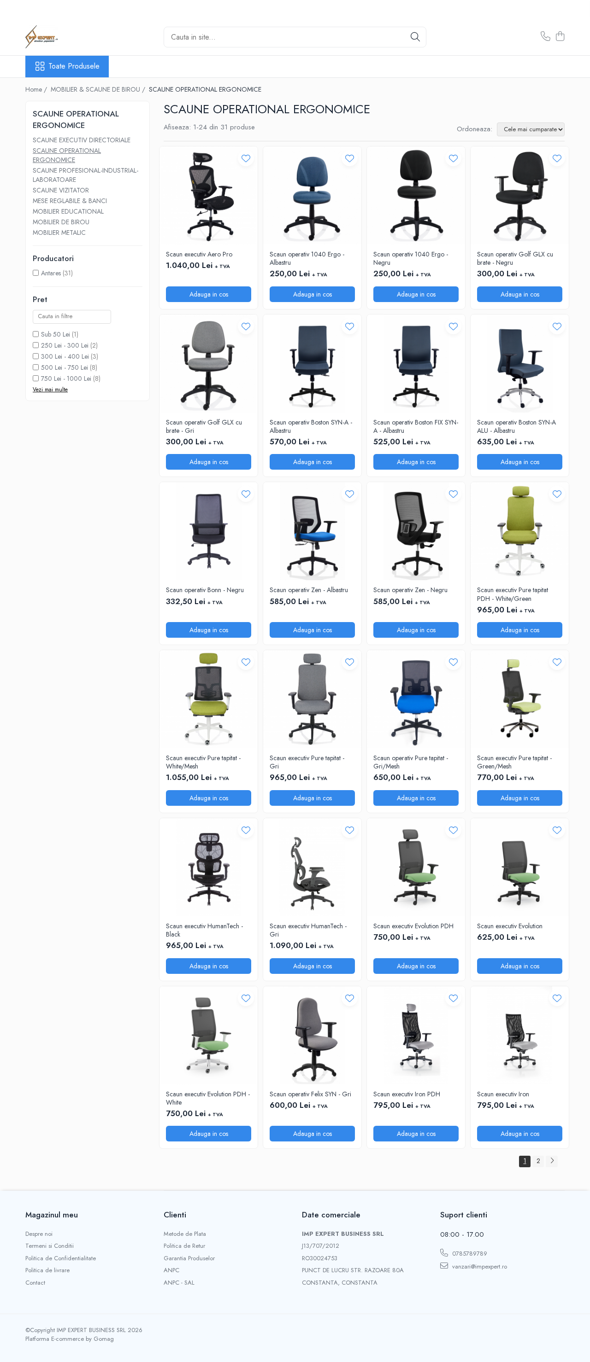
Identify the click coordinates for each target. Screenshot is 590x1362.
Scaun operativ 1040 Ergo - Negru (410, 258)
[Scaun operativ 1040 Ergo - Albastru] (312, 195)
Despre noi (39, 1234)
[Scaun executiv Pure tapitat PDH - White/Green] (520, 531)
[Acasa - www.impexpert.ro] (71, 36)
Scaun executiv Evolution (510, 926)
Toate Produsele (74, 66)
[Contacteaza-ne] (545, 36)
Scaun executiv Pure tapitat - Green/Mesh (514, 762)
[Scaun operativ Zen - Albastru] (312, 531)
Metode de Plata (185, 1234)
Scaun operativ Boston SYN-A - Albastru (311, 426)
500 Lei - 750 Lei (64, 367)
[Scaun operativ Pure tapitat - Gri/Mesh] (416, 699)
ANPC (171, 1270)
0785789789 (468, 1253)
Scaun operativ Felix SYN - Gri (310, 1094)
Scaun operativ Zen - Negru (410, 590)
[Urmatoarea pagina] (552, 1161)
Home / (37, 89)
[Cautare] (415, 37)
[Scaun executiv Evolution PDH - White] (208, 1035)
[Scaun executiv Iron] (520, 1035)
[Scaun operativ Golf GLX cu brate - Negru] (520, 195)
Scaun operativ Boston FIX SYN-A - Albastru (415, 426)
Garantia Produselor (189, 1258)
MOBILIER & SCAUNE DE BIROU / (99, 89)
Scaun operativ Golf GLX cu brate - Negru (515, 258)
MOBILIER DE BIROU (61, 222)
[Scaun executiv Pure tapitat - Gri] (312, 699)
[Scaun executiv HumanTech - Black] (208, 867)
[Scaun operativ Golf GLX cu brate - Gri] (208, 363)
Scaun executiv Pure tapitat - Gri (307, 762)
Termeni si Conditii (49, 1246)
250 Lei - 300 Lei (64, 345)
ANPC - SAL (179, 1283)
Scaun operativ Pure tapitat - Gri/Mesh (410, 762)
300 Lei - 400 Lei (65, 356)
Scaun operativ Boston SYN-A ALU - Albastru (516, 426)
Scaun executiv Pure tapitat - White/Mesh (203, 762)
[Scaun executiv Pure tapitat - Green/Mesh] (520, 699)
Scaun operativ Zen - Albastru (309, 590)
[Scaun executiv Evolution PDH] (416, 867)
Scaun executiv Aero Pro (199, 254)
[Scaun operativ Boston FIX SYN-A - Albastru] (416, 363)
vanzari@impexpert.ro (478, 1266)
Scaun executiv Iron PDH (406, 1094)
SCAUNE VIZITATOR (61, 190)
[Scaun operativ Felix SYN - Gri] (312, 1035)
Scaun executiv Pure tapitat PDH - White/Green (512, 594)
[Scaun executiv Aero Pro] (208, 195)
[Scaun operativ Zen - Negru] (416, 531)
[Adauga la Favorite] (246, 158)
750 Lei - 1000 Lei (66, 378)
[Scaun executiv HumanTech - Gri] (312, 867)
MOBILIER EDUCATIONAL (68, 211)
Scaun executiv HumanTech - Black (204, 930)
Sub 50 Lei (55, 334)
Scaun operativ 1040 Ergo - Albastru (307, 258)
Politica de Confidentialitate (60, 1258)
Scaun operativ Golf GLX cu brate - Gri (204, 426)
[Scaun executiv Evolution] (520, 867)
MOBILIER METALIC (59, 232)
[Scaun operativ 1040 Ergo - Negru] (416, 195)
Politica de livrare (47, 1270)
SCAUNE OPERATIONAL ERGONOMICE (67, 155)
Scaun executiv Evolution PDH (413, 926)
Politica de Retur (184, 1246)
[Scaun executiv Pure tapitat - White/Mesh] (208, 699)
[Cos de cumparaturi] (560, 36)
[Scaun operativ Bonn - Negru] (208, 531)
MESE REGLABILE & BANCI (70, 200)
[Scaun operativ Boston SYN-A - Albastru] (312, 363)
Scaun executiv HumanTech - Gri (308, 930)
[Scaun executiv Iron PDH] (416, 1035)
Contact (35, 1283)
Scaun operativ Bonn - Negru (205, 590)
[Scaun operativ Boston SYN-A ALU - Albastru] (520, 363)
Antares (51, 273)
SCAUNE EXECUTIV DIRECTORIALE (81, 140)
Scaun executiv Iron (503, 1094)
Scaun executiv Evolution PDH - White (208, 1098)
